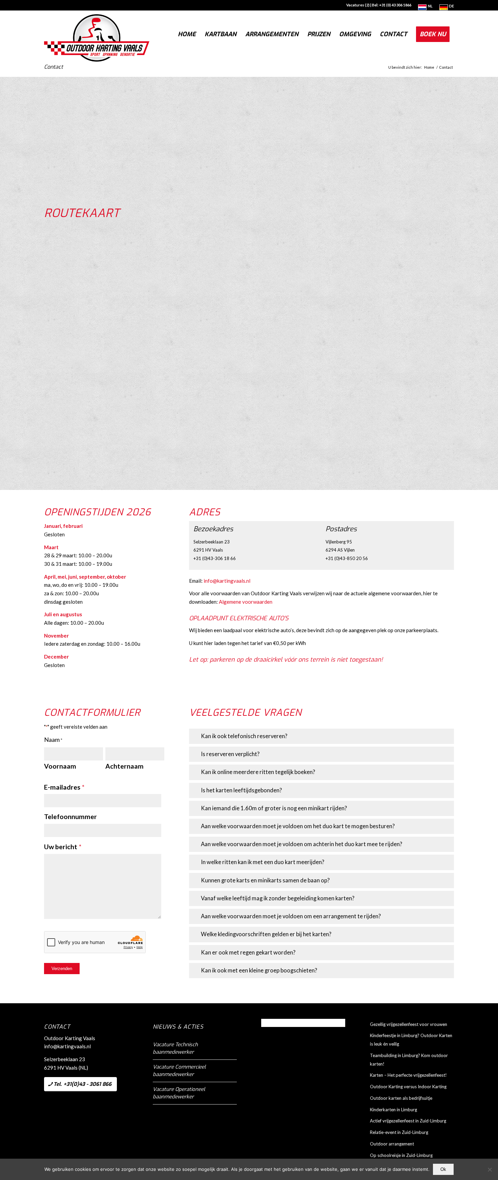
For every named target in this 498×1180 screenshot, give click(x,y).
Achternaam (124, 766)
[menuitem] (425, 7)
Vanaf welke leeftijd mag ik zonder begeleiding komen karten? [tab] (277, 898)
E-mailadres (64, 787)
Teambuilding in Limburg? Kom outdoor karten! (409, 1060)
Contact (53, 66)
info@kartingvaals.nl (227, 581)
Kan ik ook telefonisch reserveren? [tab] (244, 736)
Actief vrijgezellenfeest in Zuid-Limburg (408, 1120)
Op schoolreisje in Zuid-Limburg (401, 1155)
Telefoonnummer (70, 816)
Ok (443, 1169)
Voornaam (60, 766)
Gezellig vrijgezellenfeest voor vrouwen (408, 1024)
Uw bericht (63, 846)
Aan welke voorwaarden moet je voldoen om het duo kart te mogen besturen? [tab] (298, 826)
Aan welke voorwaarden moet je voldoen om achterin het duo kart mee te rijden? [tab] (301, 844)
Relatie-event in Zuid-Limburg (399, 1132)
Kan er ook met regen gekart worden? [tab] (248, 952)
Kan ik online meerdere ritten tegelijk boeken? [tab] (258, 772)
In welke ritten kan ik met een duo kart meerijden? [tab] (262, 862)
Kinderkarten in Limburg (393, 1109)
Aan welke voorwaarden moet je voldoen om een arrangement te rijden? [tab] (291, 916)
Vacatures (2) (358, 5)
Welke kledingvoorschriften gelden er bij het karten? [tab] (266, 934)
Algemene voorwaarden (245, 602)
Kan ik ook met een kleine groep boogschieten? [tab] (259, 970)
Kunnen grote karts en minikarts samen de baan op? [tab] (265, 880)
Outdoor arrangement (392, 1143)
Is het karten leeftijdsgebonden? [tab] (241, 790)
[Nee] (489, 1169)
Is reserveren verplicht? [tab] (230, 754)
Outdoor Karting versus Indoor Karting (408, 1086)
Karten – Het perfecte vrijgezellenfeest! (408, 1075)
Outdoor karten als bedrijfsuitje (401, 1098)
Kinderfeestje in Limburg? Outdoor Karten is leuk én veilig (411, 1040)
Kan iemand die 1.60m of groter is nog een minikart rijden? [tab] (274, 808)
